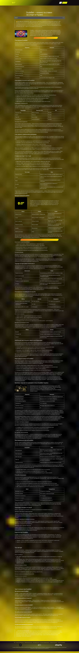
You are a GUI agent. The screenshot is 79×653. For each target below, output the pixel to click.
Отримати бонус (39, 239)
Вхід (60, 2)
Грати (45, 37)
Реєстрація (65, 2)
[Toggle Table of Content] (63, 17)
